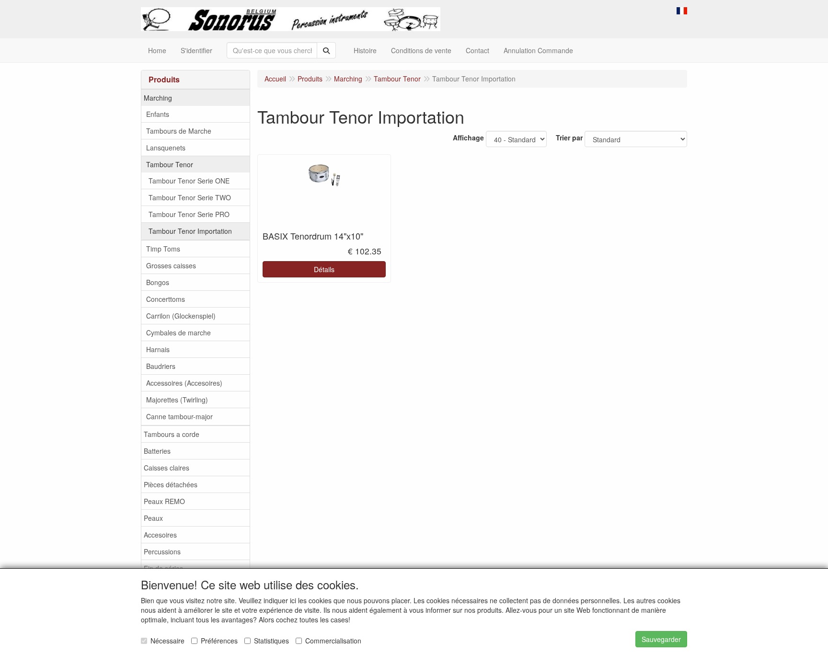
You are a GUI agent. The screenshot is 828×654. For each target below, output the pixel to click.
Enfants (157, 114)
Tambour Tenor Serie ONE (189, 180)
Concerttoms (165, 299)
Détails (324, 269)
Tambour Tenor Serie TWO (190, 197)
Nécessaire (167, 640)
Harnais (158, 349)
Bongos (157, 282)
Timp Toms (163, 248)
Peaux (153, 518)
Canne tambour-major (179, 416)
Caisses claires (166, 467)
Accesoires (160, 534)
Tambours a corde (171, 434)
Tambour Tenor (169, 164)
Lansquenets (165, 147)
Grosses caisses (171, 265)
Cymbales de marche (178, 332)
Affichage (468, 137)
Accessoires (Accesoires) (184, 383)
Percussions (162, 551)
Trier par (569, 137)
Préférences (219, 640)
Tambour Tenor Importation (190, 231)
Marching (158, 98)
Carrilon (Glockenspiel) (181, 316)
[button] (681, 9)
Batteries (157, 451)
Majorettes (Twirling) (177, 399)
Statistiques (271, 640)
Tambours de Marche (178, 131)
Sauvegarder (661, 639)
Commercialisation (333, 640)
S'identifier (196, 50)
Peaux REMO (164, 501)
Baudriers (160, 366)
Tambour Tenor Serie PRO (189, 214)
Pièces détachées (170, 484)
